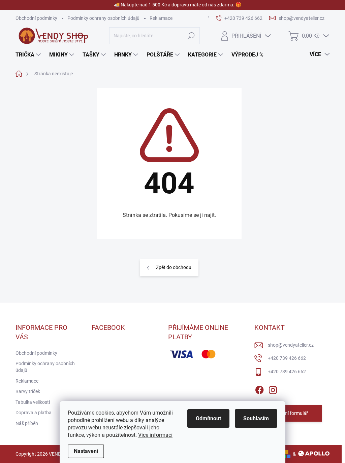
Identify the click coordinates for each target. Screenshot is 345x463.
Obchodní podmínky (36, 18)
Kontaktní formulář (288, 413)
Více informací (155, 435)
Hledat (191, 35)
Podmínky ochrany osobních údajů (103, 18)
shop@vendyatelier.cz (291, 345)
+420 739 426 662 (287, 358)
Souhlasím (256, 418)
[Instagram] (273, 389)
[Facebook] (259, 389)
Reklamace (161, 18)
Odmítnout (208, 418)
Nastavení (86, 451)
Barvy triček (27, 391)
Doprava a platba (33, 412)
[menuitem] (28, 55)
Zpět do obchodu (173, 267)
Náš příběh (26, 423)
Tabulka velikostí (32, 402)
